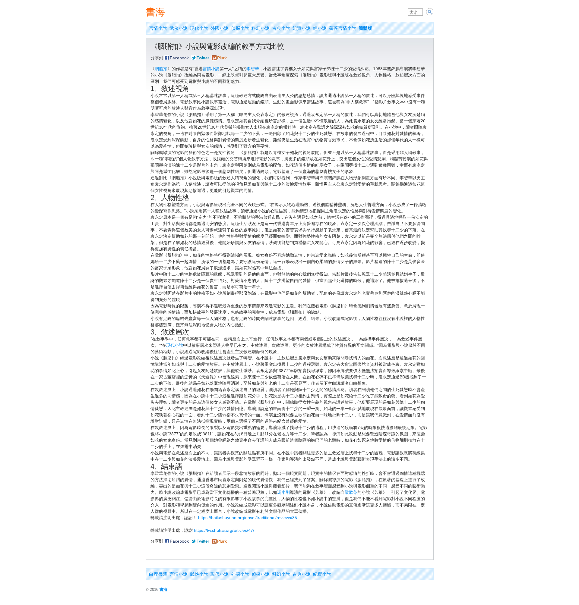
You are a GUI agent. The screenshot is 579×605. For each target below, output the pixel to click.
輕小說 (320, 28)
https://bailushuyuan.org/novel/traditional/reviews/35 (247, 517)
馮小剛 (283, 492)
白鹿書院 (158, 574)
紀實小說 (302, 28)
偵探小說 (240, 28)
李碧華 (252, 68)
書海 (155, 12)
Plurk (222, 57)
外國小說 (219, 28)
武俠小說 (178, 28)
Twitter (203, 57)
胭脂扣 (161, 68)
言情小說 (158, 28)
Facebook (179, 57)
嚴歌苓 (351, 492)
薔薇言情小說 (342, 28)
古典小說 (281, 28)
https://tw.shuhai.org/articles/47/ (224, 530)
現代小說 (199, 28)
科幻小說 (261, 28)
